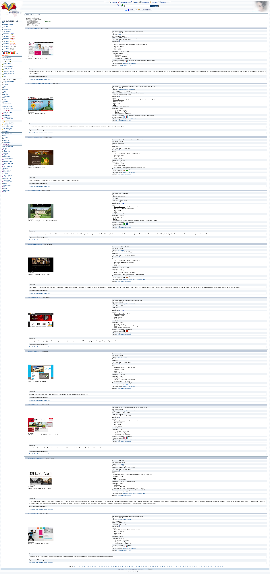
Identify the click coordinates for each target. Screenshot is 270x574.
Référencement (6, 115)
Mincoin (5, 188)
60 (204, 566)
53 (187, 566)
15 (99, 566)
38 (153, 566)
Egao (4, 160)
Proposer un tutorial (8, 108)
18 (106, 566)
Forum (4, 135)
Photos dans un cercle (8, 75)
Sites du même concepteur (123, 65)
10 (88, 566)
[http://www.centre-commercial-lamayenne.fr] (40, 110)
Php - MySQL (6, 96)
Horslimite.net (6, 180)
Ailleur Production (7, 175)
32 (139, 566)
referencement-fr (7, 185)
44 (167, 566)
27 (127, 566)
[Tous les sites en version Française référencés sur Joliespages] (4, 53)
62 (208, 566)
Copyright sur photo (8, 66)
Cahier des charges (7, 112)
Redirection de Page (8, 130)
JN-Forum (5, 192)
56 (194, 566)
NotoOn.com (6, 156)
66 (218, 566)
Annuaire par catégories (9, 23)
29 (132, 566)
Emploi (119, 34)
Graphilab (5, 153)
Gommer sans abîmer (8, 73)
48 (176, 566)
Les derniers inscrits (8, 26)
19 (109, 566)
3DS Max (5, 94)
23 (118, 566)
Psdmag (5, 183)
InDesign (5, 84)
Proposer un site (7, 59)
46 (171, 566)
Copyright (5, 114)
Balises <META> (7, 117)
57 (197, 566)
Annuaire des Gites (8, 163)
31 (136, 566)
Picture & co (6, 173)
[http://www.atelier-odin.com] (40, 164)
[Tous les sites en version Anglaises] (6, 53)
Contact (5, 139)
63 (211, 566)
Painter (5, 91)
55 (192, 566)
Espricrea (5, 150)
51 (183, 566)
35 (146, 566)
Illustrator (5, 83)
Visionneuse (6, 131)
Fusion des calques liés (9, 70)
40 (157, 566)
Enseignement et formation (124, 519)
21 (113, 566)
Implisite (5, 155)
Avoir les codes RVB (8, 123)
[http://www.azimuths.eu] (40, 326)
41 (160, 566)
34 (143, 566)
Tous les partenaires (8, 146)
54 (190, 566)
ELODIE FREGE (7, 182)
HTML (5, 99)
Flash (4, 86)
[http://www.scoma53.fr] (40, 432)
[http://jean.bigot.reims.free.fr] (40, 271)
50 (181, 566)
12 (92, 566)
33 (141, 566)
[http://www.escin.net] (40, 540)
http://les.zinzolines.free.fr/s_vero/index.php (134, 279)
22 (116, 566)
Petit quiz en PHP (7, 128)
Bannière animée (7, 63)
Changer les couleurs (8, 65)
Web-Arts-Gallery (7, 166)
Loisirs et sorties (122, 357)
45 (169, 566)
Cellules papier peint (8, 124)
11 (90, 566)
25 (123, 566)
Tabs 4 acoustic (7, 170)
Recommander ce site (8, 142)
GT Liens (5, 187)
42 (162, 566)
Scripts (5, 76)
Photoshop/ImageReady (9, 81)
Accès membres (7, 57)
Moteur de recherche (8, 24)
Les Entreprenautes (8, 158)
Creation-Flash (6, 151)
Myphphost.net (7, 178)
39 (155, 566)
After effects (6, 88)
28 (129, 566)
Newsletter (5, 137)
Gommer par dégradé (8, 71)
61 (206, 566)
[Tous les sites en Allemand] (9, 53)
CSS (4, 98)
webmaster (150, 569)
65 (215, 566)
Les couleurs (8, 33)
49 (178, 566)
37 (150, 566)
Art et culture (121, 250)
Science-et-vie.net (7, 161)
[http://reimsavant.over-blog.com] (40, 485)
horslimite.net (6, 190)
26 (125, 566)
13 (95, 566)
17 (104, 566)
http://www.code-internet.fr (129, 63)
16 (102, 566)
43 (164, 566)
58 (199, 566)
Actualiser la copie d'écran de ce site (38, 79)
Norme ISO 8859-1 (8, 119)
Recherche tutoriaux (8, 106)
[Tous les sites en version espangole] (12, 53)
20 (111, 566)
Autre (17, 53)
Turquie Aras (6, 171)
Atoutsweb (6, 165)
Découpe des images (8, 68)
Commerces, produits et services (126, 89)
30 (134, 566)
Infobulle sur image (8, 126)
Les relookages (7, 31)
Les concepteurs (7, 29)
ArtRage (5, 93)
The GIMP (6, 89)
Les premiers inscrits (8, 28)
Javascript (5, 101)
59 (201, 566)
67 (220, 566)
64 (213, 566)
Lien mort (50, 79)
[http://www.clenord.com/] (40, 218)
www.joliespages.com (132, 569)
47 (174, 566)
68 (222, 566)
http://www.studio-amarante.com (131, 226)
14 (97, 566)
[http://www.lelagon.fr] (40, 378)
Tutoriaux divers (7, 103)
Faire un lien (6, 140)
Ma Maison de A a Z (8, 168)
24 (120, 566)
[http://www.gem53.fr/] (40, 55)
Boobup (5, 148)
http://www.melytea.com (129, 172)
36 (148, 566)
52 (185, 566)
